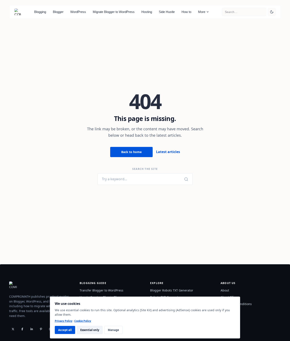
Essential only (89, 330)
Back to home (131, 152)
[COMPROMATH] (17, 12)
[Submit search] (264, 12)
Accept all (65, 330)
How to (186, 12)
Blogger (58, 12)
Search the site (145, 169)
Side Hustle (167, 12)
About (225, 290)
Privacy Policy (63, 321)
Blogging (40, 12)
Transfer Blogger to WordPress (101, 290)
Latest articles (168, 151)
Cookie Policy (82, 321)
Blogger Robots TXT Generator (171, 290)
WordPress (78, 12)
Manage (113, 330)
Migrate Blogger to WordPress (114, 12)
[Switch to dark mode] (272, 12)
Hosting (146, 12)
